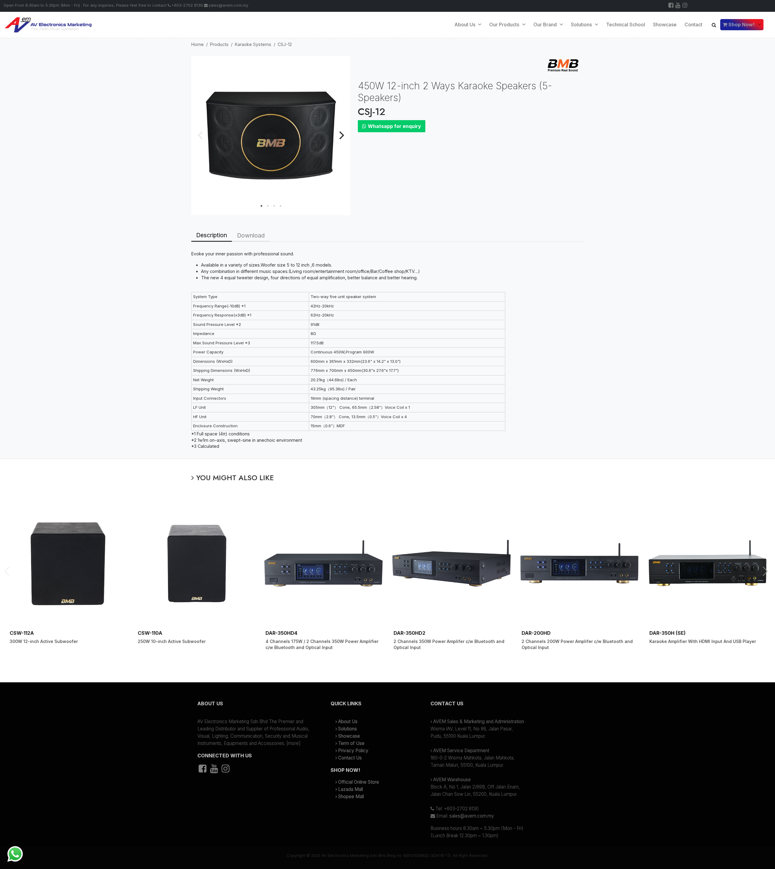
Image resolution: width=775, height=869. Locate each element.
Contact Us (350, 758)
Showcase (665, 24)
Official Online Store (358, 782)
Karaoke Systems (253, 44)
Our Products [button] (504, 24)
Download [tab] (251, 235)
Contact (693, 24)
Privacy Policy (353, 750)
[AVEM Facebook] (671, 6)
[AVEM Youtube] (678, 6)
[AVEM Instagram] (685, 6)
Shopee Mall (351, 796)
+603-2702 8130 (187, 5)
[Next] (341, 135)
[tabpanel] (387, 350)
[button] (254, 706)
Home (197, 44)
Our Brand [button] (545, 24)
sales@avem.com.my (228, 5)
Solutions (347, 729)
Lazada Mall (350, 789)
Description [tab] (211, 235)
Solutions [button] (582, 24)
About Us (465, 24)
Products (219, 44)
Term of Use (351, 743)
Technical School (625, 24)
